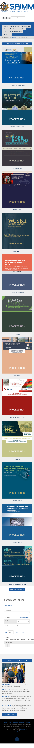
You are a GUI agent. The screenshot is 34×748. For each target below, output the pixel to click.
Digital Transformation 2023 (17, 584)
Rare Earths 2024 (17, 168)
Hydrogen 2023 (17, 500)
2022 (10, 632)
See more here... (10, 714)
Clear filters (25, 617)
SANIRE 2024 (17, 210)
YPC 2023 (17, 334)
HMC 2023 (17, 459)
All (6, 632)
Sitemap (28, 722)
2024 (22, 632)
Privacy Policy (7, 722)
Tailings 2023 (17, 375)
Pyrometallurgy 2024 (17, 292)
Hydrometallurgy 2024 (17, 85)
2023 (16, 632)
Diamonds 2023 (17, 542)
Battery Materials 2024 (17, 127)
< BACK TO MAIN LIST (17, 589)
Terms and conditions (18, 722)
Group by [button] (9, 605)
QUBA (18, 731)
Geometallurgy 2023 (17, 417)
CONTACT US (23, 730)
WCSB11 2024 (17, 251)
